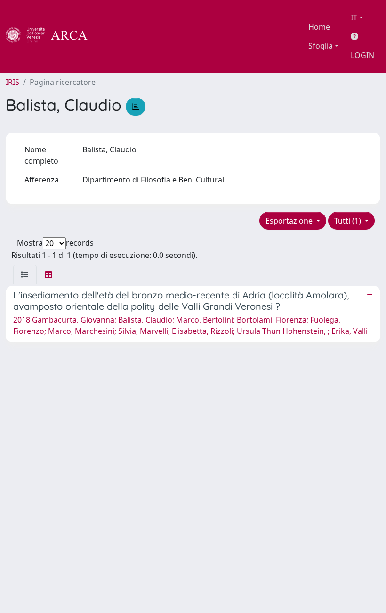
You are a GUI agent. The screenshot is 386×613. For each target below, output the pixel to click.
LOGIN (362, 55)
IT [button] (354, 17)
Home (319, 27)
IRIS (12, 82)
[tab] (25, 274)
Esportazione (289, 220)
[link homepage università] (113, 36)
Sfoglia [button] (320, 46)
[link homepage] (52, 36)
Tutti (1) (348, 220)
